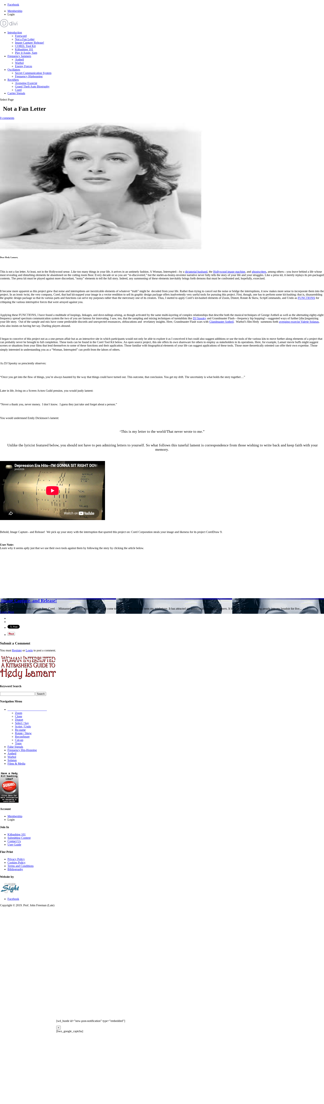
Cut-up (19, 740)
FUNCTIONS (306, 297)
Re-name (20, 729)
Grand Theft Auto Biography (32, 86)
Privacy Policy (16, 859)
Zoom (18, 713)
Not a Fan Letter (24, 39)
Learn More (7, 612)
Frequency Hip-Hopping (22, 750)
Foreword (21, 35)
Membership (15, 11)
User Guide (14, 844)
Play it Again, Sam (26, 52)
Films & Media (16, 763)
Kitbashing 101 (24, 49)
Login (29, 650)
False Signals (15, 746)
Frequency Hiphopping (29, 76)
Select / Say (22, 723)
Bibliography (15, 869)
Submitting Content (19, 837)
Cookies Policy (17, 862)
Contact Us (14, 841)
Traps (18, 743)
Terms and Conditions (21, 865)
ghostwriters (259, 271)
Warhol (19, 62)
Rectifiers (13, 79)
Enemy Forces (23, 66)
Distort (19, 719)
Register (17, 650)
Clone (18, 716)
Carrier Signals (16, 93)
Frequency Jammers (19, 56)
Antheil (19, 59)
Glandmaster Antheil (221, 321)
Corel (18, 89)
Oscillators (14, 69)
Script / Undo (23, 726)
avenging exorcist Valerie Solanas (299, 321)
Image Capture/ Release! (29, 42)
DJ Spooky (199, 318)
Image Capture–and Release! (28, 600)
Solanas (12, 760)
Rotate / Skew (23, 733)
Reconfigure (22, 736)
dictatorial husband (196, 271)
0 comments (7, 118)
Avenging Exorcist (26, 83)
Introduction (15, 32)
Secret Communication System (33, 73)
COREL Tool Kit (25, 46)
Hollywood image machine (229, 271)
